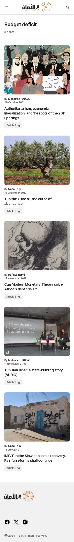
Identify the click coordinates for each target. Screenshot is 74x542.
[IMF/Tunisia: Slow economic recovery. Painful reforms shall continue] (37, 417)
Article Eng (13, 125)
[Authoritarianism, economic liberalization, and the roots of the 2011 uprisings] (37, 70)
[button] (6, 7)
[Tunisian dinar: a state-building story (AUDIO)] (37, 331)
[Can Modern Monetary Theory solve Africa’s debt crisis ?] (37, 245)
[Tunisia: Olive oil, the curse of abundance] (37, 160)
